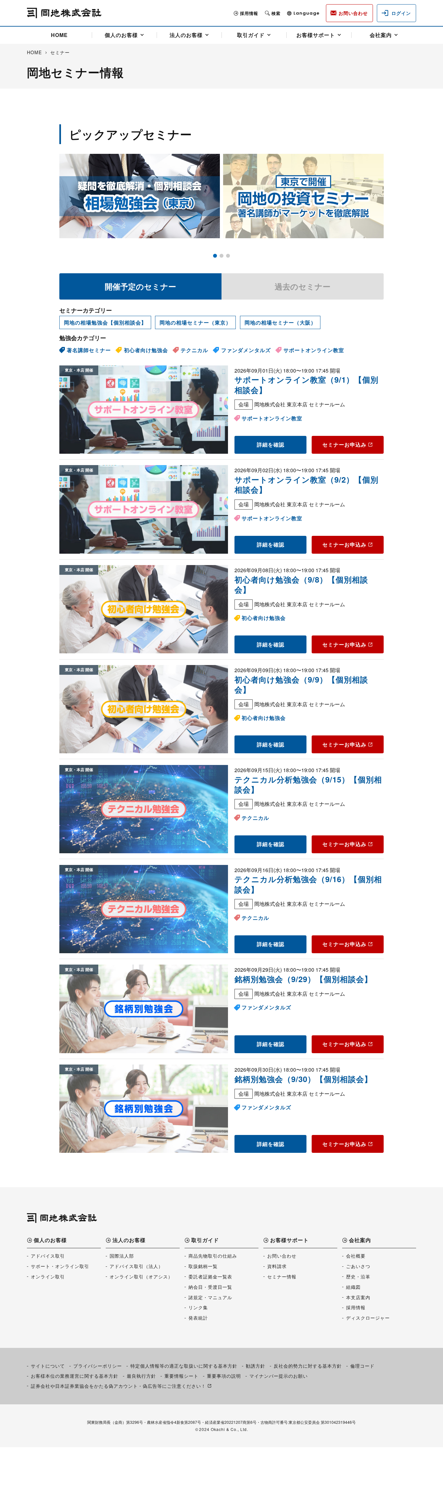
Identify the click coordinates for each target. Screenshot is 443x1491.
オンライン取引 (48, 1276)
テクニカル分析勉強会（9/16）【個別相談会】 (308, 883)
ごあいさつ (358, 1266)
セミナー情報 (281, 1276)
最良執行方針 (141, 1376)
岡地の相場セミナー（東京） (195, 322)
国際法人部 (122, 1255)
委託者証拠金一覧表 (210, 1276)
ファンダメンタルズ (245, 350)
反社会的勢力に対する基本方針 (308, 1365)
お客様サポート (315, 35)
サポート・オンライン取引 (60, 1266)
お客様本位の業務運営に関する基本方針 (74, 1376)
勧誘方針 (255, 1365)
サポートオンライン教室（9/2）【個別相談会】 (306, 484)
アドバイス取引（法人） (136, 1266)
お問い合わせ (281, 1255)
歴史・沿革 (358, 1276)
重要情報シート (181, 1376)
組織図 (353, 1287)
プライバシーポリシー (97, 1365)
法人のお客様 (186, 35)
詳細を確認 (270, 444)
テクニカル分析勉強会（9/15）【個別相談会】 (308, 784)
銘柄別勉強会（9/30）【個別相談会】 (303, 1078)
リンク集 (198, 1307)
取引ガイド (251, 35)
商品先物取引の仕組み (212, 1255)
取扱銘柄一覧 (203, 1266)
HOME (59, 35)
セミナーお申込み (344, 444)
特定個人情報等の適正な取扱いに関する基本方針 (183, 1365)
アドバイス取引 (48, 1255)
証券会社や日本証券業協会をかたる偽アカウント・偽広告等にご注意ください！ (118, 1386)
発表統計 (198, 1317)
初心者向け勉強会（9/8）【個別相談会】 (301, 584)
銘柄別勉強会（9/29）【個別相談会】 (303, 978)
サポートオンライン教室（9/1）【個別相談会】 (306, 384)
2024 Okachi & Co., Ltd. (223, 1429)
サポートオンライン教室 (313, 350)
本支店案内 (358, 1297)
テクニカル (194, 350)
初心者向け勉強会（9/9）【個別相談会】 (301, 684)
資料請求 (277, 1266)
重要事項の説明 (224, 1376)
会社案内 (381, 35)
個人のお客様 (121, 35)
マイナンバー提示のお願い (278, 1376)
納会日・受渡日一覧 (210, 1287)
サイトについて (48, 1365)
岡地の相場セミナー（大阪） (280, 322)
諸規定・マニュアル (210, 1297)
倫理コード (362, 1365)
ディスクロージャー (368, 1317)
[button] (215, 256)
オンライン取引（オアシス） (141, 1276)
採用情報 (249, 13)
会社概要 (355, 1255)
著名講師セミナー (89, 350)
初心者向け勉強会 (146, 350)
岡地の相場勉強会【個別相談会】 (105, 322)
